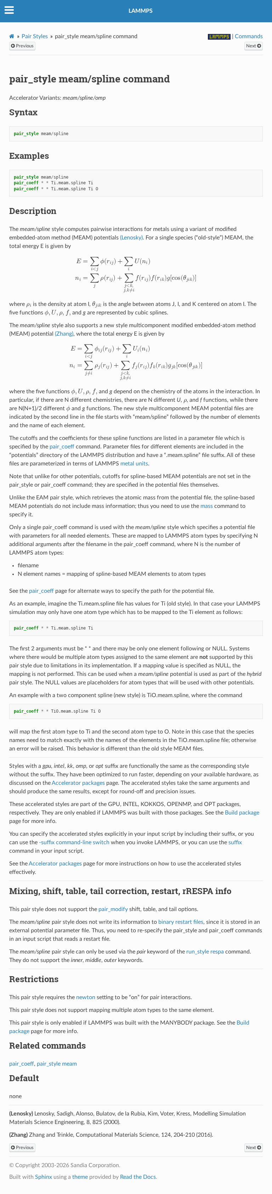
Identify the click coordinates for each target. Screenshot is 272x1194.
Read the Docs (138, 1177)
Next (251, 46)
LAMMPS (141, 11)
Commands (249, 36)
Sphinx (43, 1177)
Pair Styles (35, 36)
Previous (24, 46)
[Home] (12, 36)
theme (80, 1177)
